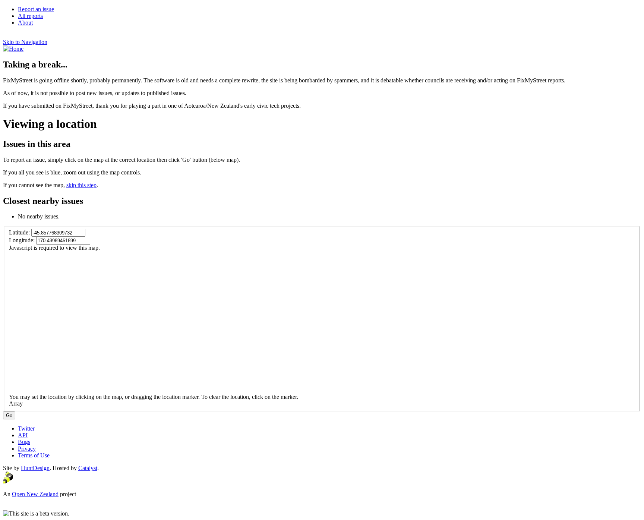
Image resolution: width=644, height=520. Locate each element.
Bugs (24, 442)
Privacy (27, 448)
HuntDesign (35, 468)
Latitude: (20, 232)
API (23, 435)
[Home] (13, 48)
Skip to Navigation (25, 42)
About (25, 22)
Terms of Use (34, 455)
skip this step (81, 185)
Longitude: (22, 240)
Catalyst (87, 468)
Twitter (26, 428)
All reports (30, 16)
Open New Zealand (35, 494)
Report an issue (36, 9)
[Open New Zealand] (8, 481)
